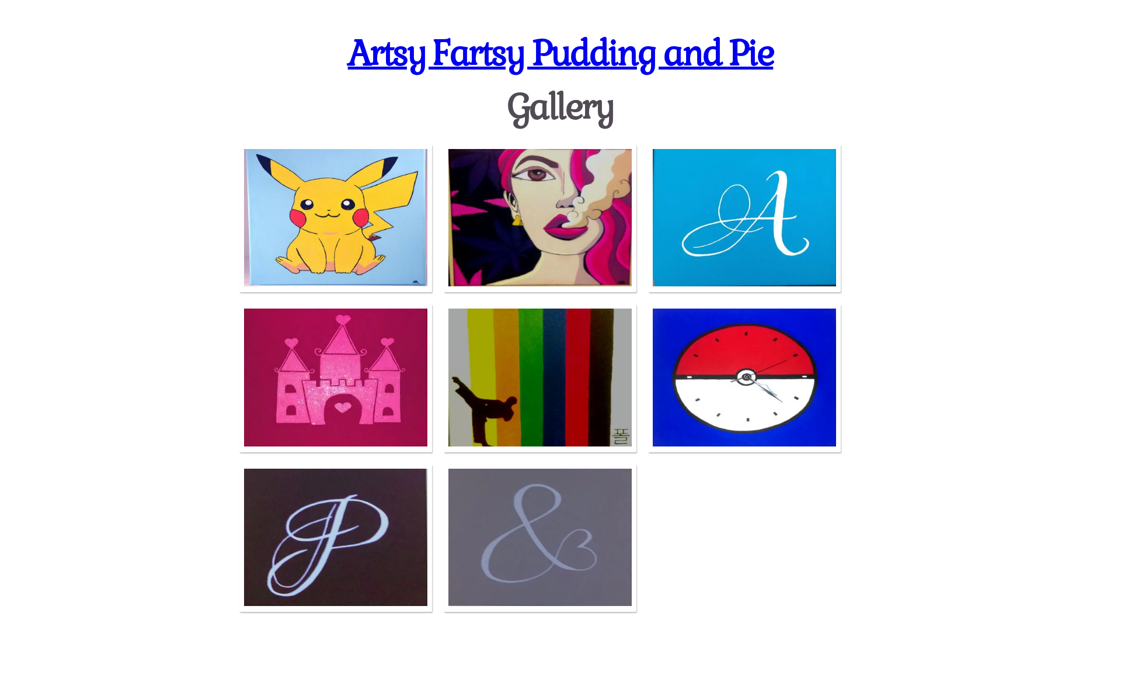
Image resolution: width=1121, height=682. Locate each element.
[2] (540, 218)
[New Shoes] (335, 378)
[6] (744, 378)
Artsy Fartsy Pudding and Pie (561, 53)
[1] (335, 218)
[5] (540, 378)
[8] (540, 538)
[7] (335, 538)
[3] (744, 218)
